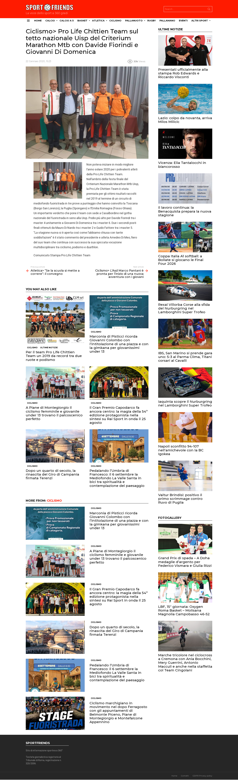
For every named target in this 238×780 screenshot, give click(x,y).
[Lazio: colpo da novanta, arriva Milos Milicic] (185, 99)
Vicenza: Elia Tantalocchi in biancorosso (182, 164)
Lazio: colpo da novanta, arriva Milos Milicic (185, 120)
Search (209, 9)
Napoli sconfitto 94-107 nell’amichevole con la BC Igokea (181, 450)
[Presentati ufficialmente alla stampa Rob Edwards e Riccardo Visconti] (185, 50)
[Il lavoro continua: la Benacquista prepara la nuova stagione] (185, 188)
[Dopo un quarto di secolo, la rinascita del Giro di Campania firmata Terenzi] (55, 446)
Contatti (185, 775)
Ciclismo (115, 20)
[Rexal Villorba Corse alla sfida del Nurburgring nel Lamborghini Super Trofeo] (185, 285)
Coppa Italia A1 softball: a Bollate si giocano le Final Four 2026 (180, 260)
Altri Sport (199, 20)
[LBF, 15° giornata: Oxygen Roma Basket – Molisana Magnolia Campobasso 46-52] (185, 587)
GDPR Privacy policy (202, 775)
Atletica (98, 20)
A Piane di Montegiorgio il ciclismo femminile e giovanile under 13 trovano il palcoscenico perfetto (54, 413)
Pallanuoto (134, 20)
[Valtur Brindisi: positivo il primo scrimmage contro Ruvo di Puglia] (185, 476)
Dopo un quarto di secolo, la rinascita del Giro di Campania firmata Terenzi (52, 474)
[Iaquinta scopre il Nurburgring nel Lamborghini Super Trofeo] (185, 382)
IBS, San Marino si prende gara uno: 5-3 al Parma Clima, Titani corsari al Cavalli (185, 357)
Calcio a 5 (67, 20)
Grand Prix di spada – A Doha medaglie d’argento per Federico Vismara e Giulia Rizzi (185, 561)
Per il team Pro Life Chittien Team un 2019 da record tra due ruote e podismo (54, 356)
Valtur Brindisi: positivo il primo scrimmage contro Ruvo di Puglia (180, 498)
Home (38, 20)
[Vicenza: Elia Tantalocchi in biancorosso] (185, 144)
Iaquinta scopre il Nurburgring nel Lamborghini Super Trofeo (185, 403)
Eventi (183, 20)
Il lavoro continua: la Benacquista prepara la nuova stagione (184, 211)
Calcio (50, 20)
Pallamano (167, 20)
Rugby (151, 20)
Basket (82, 20)
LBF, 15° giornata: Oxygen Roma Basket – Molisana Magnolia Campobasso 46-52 (184, 610)
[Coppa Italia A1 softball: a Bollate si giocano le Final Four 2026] (185, 237)
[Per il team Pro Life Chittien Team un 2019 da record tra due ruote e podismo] (55, 319)
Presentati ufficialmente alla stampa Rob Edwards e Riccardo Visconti (183, 73)
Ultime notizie (49, 347)
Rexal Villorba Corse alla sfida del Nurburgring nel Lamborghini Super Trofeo (184, 308)
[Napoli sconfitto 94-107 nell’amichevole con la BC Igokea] (185, 427)
